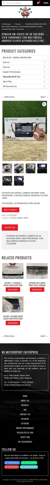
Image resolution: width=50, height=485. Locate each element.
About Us (25, 401)
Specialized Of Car (11, 76)
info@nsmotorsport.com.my (20, 385)
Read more (13, 289)
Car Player (13, 218)
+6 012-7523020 (27, 382)
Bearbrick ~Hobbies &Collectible (17, 57)
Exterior (6, 67)
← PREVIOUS (8, 97)
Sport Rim (7, 81)
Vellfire (26, 218)
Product (25, 405)
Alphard (20, 218)
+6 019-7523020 (13, 382)
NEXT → (44, 97)
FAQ (25, 410)
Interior (6, 62)
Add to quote (10, 210)
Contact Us (25, 414)
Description (10, 227)
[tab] (10, 227)
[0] (38, 3)
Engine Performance (12, 71)
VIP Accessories (10, 86)
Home (25, 396)
